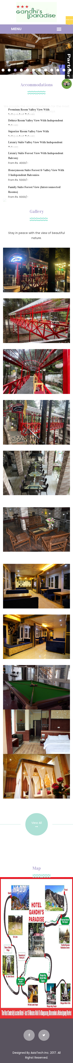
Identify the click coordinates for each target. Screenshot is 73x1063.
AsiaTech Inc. (40, 1053)
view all (36, 823)
